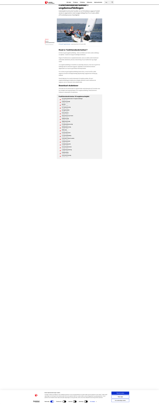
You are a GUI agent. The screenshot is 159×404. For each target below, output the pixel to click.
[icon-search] (112, 2)
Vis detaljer (92, 401)
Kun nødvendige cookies (120, 400)
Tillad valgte (120, 396)
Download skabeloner (49, 44)
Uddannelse (89, 2)
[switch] (64, 402)
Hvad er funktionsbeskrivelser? (50, 42)
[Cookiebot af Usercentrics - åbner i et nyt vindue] (36, 402)
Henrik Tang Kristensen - (65, 44)
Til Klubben (82, 2)
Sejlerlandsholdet (98, 2)
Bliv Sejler (69, 2)
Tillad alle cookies (120, 393)
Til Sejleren (75, 2)
